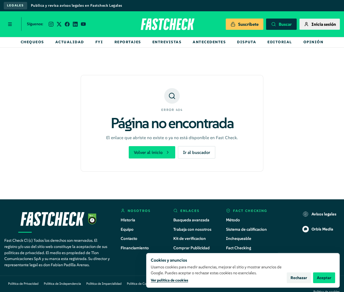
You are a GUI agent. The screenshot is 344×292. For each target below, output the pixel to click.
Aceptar (324, 277)
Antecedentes (209, 42)
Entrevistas (167, 42)
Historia (128, 219)
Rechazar (299, 277)
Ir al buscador (196, 152)
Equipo (127, 229)
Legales (15, 5)
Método (233, 219)
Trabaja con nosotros (192, 229)
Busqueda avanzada (191, 219)
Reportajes (127, 42)
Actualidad (69, 42)
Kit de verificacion (189, 238)
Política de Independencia (62, 284)
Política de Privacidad (23, 284)
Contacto (129, 238)
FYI (99, 42)
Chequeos (32, 42)
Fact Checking (238, 247)
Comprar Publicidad (191, 247)
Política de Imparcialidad (103, 284)
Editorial (279, 42)
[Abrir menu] (10, 24)
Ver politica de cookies (169, 280)
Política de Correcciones (144, 284)
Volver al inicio (148, 152)
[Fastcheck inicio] (167, 24)
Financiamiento (135, 247)
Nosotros (139, 210)
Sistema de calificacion (246, 229)
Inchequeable (238, 238)
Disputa (246, 42)
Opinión (313, 42)
